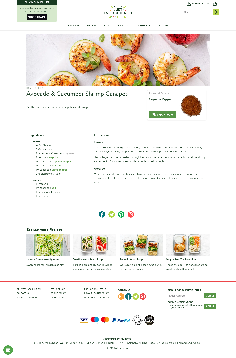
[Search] (216, 12)
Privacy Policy (58, 297)
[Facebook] (128, 296)
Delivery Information (29, 289)
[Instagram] (121, 296)
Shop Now (165, 115)
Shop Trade (37, 17)
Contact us (23, 293)
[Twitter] (135, 296)
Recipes (39, 88)
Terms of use (58, 289)
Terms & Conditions (27, 297)
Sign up (210, 295)
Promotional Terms (95, 289)
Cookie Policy (58, 293)
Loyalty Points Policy (96, 293)
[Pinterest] (143, 296)
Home (29, 88)
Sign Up (210, 306)
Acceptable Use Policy (96, 297)
